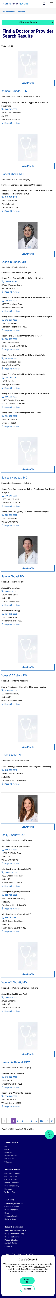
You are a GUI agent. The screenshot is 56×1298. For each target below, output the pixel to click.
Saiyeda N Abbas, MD (14, 477)
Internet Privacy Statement (23, 1269)
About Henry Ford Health (13, 1203)
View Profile (28, 83)
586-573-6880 (11, 849)
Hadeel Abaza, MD (12, 174)
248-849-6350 (11, 109)
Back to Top (49, 1135)
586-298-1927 (11, 396)
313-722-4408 (11, 1077)
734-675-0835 (11, 614)
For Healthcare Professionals (15, 1230)
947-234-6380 (11, 358)
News (6, 1213)
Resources (8, 1189)
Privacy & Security (11, 1216)
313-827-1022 (11, 320)
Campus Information (12, 1173)
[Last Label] (52, 1121)
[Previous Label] (8, 1121)
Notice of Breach (10, 1219)
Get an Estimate (10, 1176)
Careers (7, 1146)
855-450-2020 (11, 895)
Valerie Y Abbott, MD (14, 982)
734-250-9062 (11, 377)
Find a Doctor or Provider (13, 11)
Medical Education (11, 1240)
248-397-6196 (11, 281)
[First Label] (4, 1121)
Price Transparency (11, 1186)
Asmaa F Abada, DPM (14, 91)
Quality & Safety (10, 1243)
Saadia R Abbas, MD (13, 262)
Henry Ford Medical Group (14, 1234)
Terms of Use (39, 1266)
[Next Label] (47, 1121)
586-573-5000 (11, 515)
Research (8, 1246)
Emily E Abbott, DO (13, 835)
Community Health (11, 1207)
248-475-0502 (11, 872)
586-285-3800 (11, 339)
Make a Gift (8, 1152)
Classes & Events (11, 1179)
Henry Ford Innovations (13, 1237)
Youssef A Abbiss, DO (14, 675)
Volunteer (8, 1162)
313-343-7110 (11, 197)
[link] (15, 4)
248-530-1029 (11, 300)
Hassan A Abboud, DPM (15, 1062)
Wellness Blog (9, 1192)
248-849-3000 (11, 495)
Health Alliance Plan (12, 1210)
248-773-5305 (11, 591)
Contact (7, 1149)
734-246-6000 (11, 1096)
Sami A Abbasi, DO (12, 576)
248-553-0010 (11, 770)
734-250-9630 (11, 416)
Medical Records (10, 1156)
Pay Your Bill (9, 1159)
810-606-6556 (11, 690)
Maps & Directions (12, 123)
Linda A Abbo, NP (11, 755)
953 (41, 1121)
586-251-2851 (11, 917)
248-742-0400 (11, 997)
